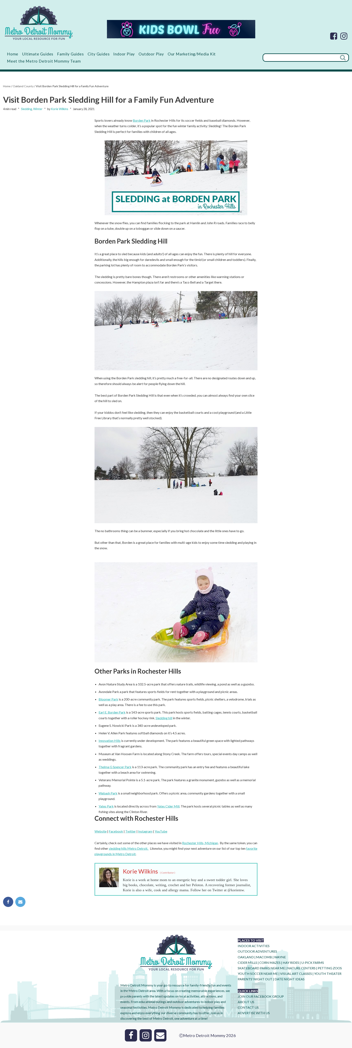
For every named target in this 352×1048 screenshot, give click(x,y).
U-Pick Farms (312, 962)
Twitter (130, 831)
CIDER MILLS (247, 962)
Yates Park (106, 806)
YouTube (161, 831)
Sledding (26, 109)
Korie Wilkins (59, 109)
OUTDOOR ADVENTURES (257, 951)
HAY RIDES (291, 962)
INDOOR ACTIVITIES (254, 946)
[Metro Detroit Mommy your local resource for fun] (38, 23)
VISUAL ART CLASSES (296, 973)
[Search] (343, 57)
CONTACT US (248, 1007)
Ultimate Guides (37, 54)
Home (12, 54)
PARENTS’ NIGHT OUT (255, 979)
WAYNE (280, 957)
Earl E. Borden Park (112, 712)
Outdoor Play (151, 54)
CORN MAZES (269, 962)
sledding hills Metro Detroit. (129, 848)
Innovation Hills (110, 740)
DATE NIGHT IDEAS (290, 979)
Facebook (116, 831)
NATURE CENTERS (301, 968)
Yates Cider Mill (168, 806)
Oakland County (23, 86)
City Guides (99, 54)
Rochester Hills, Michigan (200, 843)
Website (101, 831)
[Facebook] (334, 36)
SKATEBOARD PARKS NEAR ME (262, 968)
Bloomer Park (108, 699)
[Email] (20, 902)
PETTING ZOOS (330, 968)
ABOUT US (246, 1002)
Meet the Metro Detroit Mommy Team (44, 61)
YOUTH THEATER (327, 973)
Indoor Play (124, 54)
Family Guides (70, 54)
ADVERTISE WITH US (254, 1013)
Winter (38, 109)
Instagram (145, 831)
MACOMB (264, 957)
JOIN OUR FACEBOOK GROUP (261, 996)
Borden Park (142, 120)
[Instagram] (344, 36)
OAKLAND (246, 957)
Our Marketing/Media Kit (192, 54)
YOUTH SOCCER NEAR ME (258, 973)
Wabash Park (108, 793)
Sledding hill (164, 718)
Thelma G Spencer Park (115, 767)
